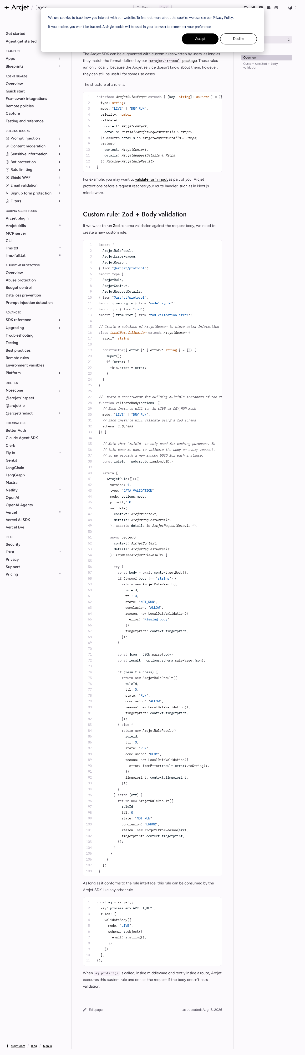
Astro (253, 40)
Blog (34, 1046)
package (173, 60)
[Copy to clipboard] (216, 95)
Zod (116, 225)
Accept (200, 39)
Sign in (47, 1046)
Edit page (96, 1010)
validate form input (151, 179)
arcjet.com (18, 1046)
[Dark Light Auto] (292, 7)
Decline (238, 39)
